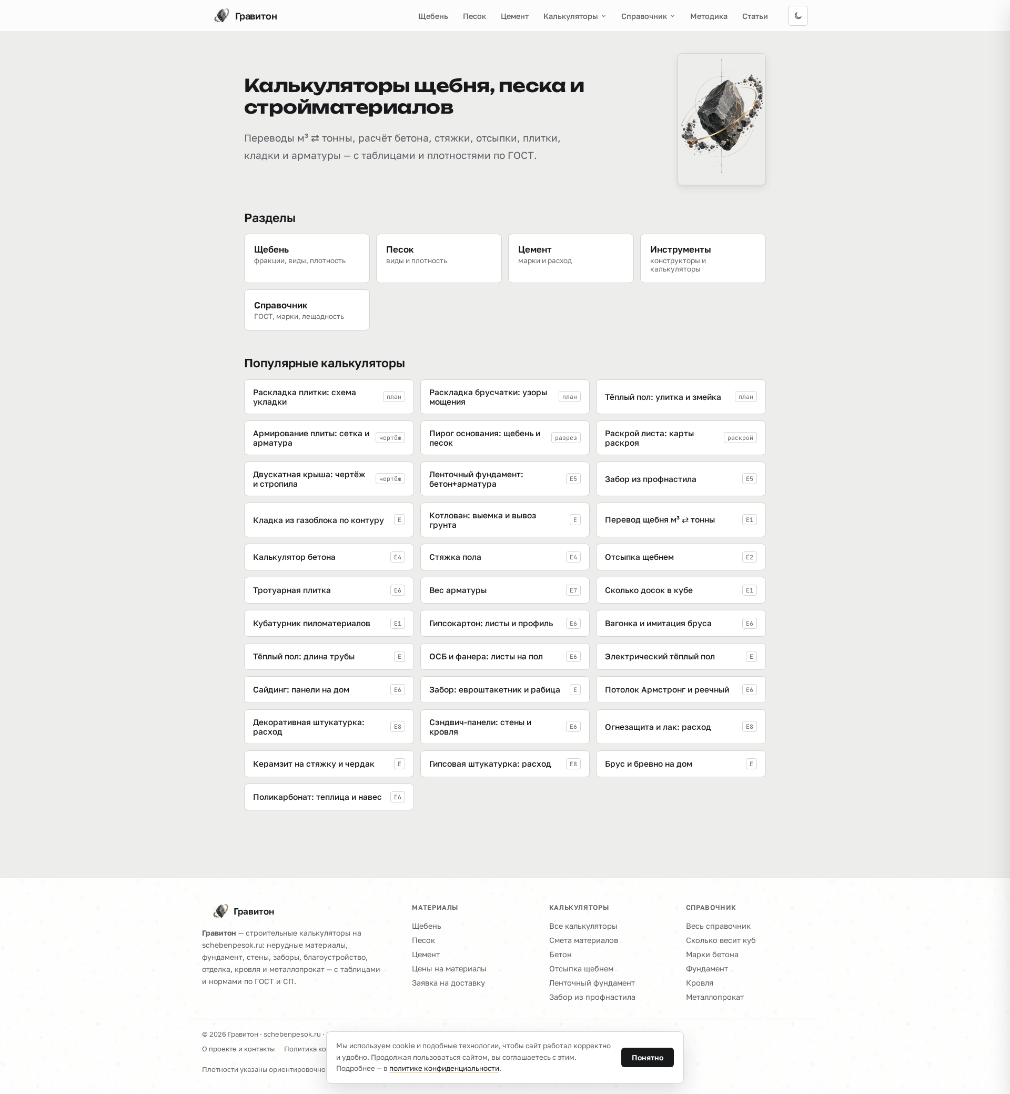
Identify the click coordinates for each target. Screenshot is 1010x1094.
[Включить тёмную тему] (798, 16)
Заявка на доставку (448, 982)
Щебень (433, 16)
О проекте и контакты (238, 1049)
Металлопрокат (715, 996)
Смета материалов (583, 940)
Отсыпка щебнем (581, 968)
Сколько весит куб (721, 940)
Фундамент (707, 968)
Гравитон (254, 911)
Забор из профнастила (592, 996)
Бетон (560, 954)
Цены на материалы (449, 968)
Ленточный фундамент (592, 982)
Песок (474, 16)
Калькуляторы (570, 16)
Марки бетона (712, 954)
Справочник (644, 16)
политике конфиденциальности (444, 1068)
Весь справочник (718, 925)
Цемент (515, 16)
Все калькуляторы (583, 925)
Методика (709, 16)
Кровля (699, 982)
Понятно (647, 1057)
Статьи (755, 16)
